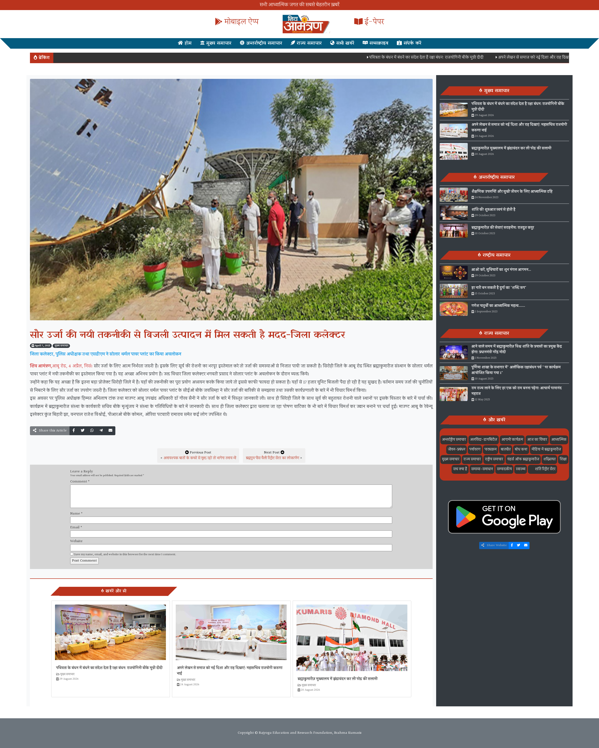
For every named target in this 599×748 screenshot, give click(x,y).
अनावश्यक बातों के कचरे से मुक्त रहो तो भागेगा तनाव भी (200, 458)
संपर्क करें (411, 43)
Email (76, 527)
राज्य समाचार (308, 43)
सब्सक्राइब (378, 43)
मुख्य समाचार (218, 43)
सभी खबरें (344, 43)
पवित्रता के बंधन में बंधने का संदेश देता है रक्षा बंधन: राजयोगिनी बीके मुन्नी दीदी (390, 57)
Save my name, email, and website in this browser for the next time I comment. (125, 554)
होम (187, 43)
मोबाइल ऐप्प (241, 22)
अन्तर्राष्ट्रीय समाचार (263, 43)
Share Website (496, 545)
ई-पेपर (373, 22)
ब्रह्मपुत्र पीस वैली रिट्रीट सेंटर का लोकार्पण (272, 458)
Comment (80, 482)
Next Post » (274, 455)
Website (76, 541)
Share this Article (52, 431)
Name (76, 514)
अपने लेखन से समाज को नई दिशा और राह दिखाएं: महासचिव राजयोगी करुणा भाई (523, 57)
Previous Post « (198, 455)
